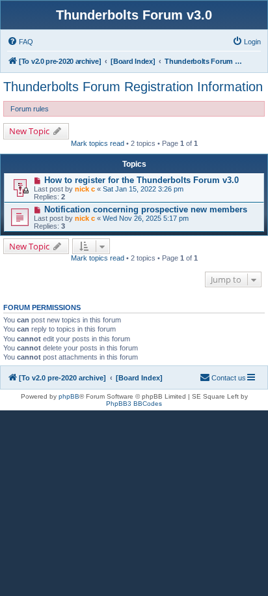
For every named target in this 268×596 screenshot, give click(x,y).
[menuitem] (20, 42)
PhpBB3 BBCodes (134, 403)
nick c (85, 189)
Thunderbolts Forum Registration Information (133, 86)
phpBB (69, 396)
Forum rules (29, 109)
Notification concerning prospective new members (145, 209)
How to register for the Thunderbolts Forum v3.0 (141, 180)
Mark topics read (97, 143)
